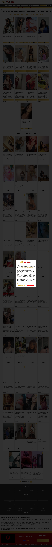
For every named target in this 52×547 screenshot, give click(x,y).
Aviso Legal (31, 267)
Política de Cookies (23, 282)
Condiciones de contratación (23, 267)
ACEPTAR (22, 285)
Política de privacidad (20, 268)
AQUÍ (17, 283)
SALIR (30, 285)
